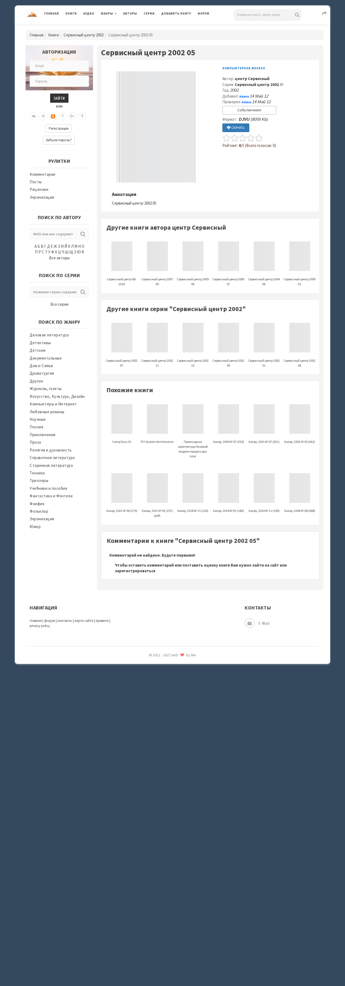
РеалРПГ (169, 751)
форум (49, 620)
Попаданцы (172, 702)
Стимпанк (171, 835)
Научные (38, 419)
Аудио (88, 13)
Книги (71, 13)
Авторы (130, 13)
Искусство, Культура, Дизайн (57, 396)
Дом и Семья (41, 365)
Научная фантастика (181, 666)
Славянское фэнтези (181, 787)
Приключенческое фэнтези (187, 738)
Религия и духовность (50, 450)
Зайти (59, 98)
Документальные (46, 358)
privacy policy (40, 625)
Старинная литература (51, 465)
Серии (149, 13)
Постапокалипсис (179, 727)
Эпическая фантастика (183, 919)
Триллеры (39, 480)
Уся (165, 883)
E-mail (264, 623)
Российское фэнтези (181, 763)
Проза (35, 442)
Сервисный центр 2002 (84, 34)
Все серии (59, 304)
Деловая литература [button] (120, 27)
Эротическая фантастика (185, 943)
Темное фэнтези (177, 847)
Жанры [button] (107, 13)
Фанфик (37, 503)
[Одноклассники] (53, 116)
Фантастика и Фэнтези (51, 495)
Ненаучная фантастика (183, 678)
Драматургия (42, 373)
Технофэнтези (175, 859)
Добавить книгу (176, 13)
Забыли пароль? (59, 140)
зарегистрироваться (135, 570)
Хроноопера (173, 907)
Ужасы (168, 871)
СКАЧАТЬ (237, 127)
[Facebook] (82, 116)
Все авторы (59, 257)
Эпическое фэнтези (180, 931)
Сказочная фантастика (183, 775)
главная (36, 620)
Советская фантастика (183, 799)
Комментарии (43, 174)
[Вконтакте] (34, 116)
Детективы (40, 342)
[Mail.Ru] (43, 116)
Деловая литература (180, 27)
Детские (38, 350)
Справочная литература (52, 457)
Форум (203, 13)
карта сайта (84, 620)
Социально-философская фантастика (197, 823)
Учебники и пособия (48, 488)
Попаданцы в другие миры (186, 714)
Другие (36, 381)
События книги (249, 110)
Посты (36, 181)
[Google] (72, 116)
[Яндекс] (63, 116)
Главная (51, 13)
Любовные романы (47, 411)
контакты (64, 620)
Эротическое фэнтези (182, 955)
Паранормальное (177, 690)
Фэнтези (170, 895)
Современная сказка (180, 811)
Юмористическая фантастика (190, 968)
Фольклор (39, 511)
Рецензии (39, 189)
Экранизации (42, 197)
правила (102, 620)
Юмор (35, 526)
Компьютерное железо (243, 68)
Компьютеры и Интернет (53, 403)
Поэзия (36, 426)
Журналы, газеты (46, 388)
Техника (37, 472)
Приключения (43, 434)
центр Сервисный (252, 78)
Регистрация (58, 128)
